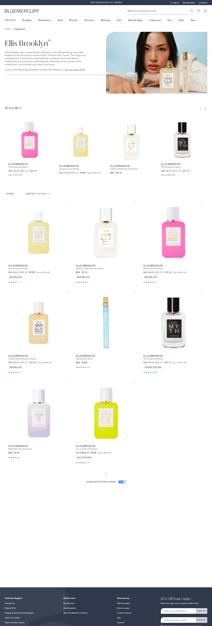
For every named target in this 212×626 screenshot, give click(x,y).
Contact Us (10, 603)
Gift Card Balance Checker (75, 613)
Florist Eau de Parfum (18, 167)
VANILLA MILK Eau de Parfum (22, 359)
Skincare (89, 20)
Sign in (176, 2)
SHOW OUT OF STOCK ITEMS (104, 481)
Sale (193, 20)
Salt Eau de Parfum (84, 359)
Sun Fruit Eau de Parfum (87, 449)
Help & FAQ (10, 608)
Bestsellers (44, 20)
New (60, 20)
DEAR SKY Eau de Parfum (20, 449)
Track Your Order (12, 617)
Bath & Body (135, 20)
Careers (121, 622)
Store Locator (123, 608)
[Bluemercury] (22, 11)
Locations (203, 2)
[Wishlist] (198, 11)
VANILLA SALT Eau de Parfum (124, 169)
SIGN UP (201, 611)
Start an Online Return (15, 622)
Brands (73, 20)
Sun (170, 20)
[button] (205, 11)
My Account (68, 603)
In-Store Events (124, 613)
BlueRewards (189, 2)
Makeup (105, 20)
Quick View (38, 232)
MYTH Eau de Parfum (171, 167)
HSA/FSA (10, 20)
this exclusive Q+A (75, 69)
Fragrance (155, 20)
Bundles (27, 20)
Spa (119, 617)
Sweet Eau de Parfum (69, 169)
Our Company (123, 603)
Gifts (181, 20)
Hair (119, 20)
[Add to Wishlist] (67, 203)
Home (8, 29)
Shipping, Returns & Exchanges (19, 613)
